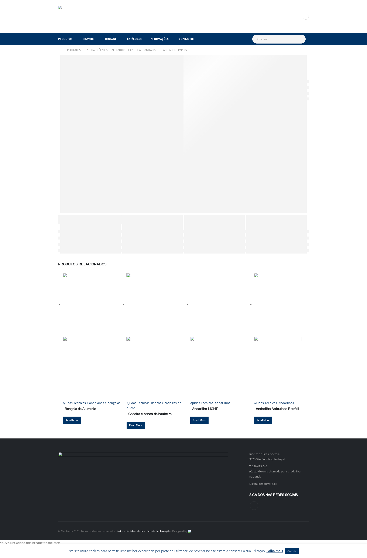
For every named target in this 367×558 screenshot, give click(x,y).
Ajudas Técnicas (74, 403)
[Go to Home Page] (59, 50)
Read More (72, 420)
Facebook (254, 505)
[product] (95, 336)
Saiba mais (275, 551)
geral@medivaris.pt (264, 484)
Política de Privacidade (130, 531)
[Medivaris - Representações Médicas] (68, 16)
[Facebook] (306, 16)
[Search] (300, 39)
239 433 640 (259, 466)
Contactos (186, 39)
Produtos (65, 39)
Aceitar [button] (291, 551)
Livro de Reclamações (159, 531)
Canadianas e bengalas (103, 403)
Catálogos (134, 39)
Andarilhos (222, 403)
